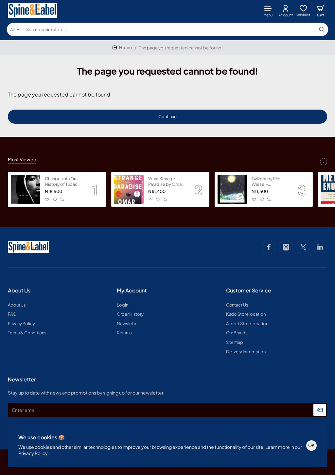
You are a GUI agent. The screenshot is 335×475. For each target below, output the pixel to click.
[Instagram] (286, 247)
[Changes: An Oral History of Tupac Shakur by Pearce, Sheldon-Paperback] (25, 189)
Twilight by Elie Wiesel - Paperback (266, 181)
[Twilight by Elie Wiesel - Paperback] (232, 189)
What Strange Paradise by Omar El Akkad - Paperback (165, 181)
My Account (132, 290)
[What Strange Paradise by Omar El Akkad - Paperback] (129, 189)
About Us (19, 290)
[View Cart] (320, 10)
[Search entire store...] (321, 29)
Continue (167, 116)
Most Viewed (22, 159)
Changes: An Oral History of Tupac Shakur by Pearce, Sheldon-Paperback (62, 181)
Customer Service (248, 290)
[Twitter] (303, 247)
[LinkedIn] (320, 247)
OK (311, 445)
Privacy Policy (32, 453)
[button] (47, 199)
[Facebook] (269, 247)
